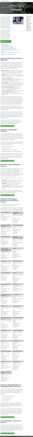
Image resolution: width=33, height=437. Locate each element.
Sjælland (18, 427)
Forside (22, 436)
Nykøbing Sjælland (3, 404)
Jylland (10, 427)
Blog (26, 436)
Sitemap (29, 436)
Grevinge (13, 404)
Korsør (16, 404)
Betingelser (31, 436)
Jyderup (10, 404)
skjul (9, 45)
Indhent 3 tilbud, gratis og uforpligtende (16, 9)
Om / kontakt (24, 436)
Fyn (13, 427)
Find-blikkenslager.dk (5, 1)
